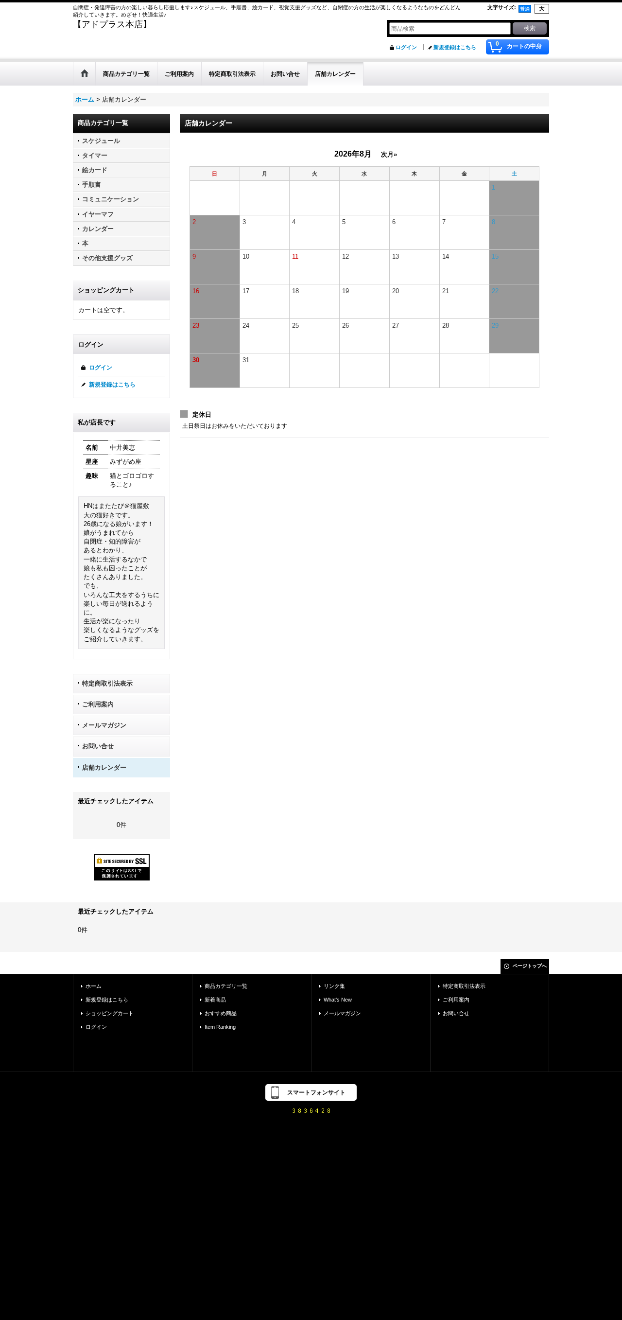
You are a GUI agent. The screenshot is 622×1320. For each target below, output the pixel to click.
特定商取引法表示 (107, 683)
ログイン (406, 47)
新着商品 (215, 1000)
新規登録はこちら (454, 47)
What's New (338, 1000)
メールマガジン (104, 725)
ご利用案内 (98, 704)
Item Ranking (220, 1027)
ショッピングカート (110, 1013)
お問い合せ (98, 746)
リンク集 (334, 986)
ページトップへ (530, 965)
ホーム (94, 986)
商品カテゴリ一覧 (226, 986)
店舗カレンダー (104, 767)
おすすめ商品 (221, 1013)
